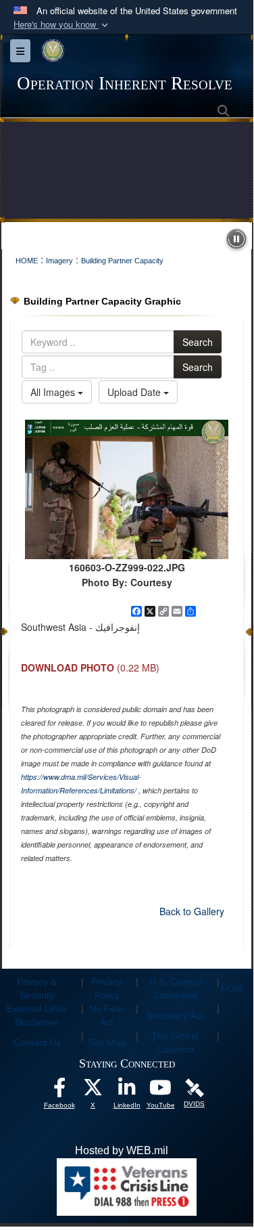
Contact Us (37, 1042)
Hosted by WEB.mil (121, 1150)
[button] (62, 25)
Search (197, 342)
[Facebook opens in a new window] (59, 1091)
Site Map (107, 1042)
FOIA (232, 988)
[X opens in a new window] (93, 1091)
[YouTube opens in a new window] (161, 1091)
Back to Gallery (191, 911)
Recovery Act (175, 1015)
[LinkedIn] (127, 1091)
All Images (54, 392)
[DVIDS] (194, 1087)
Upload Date (135, 392)
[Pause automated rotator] (236, 239)
